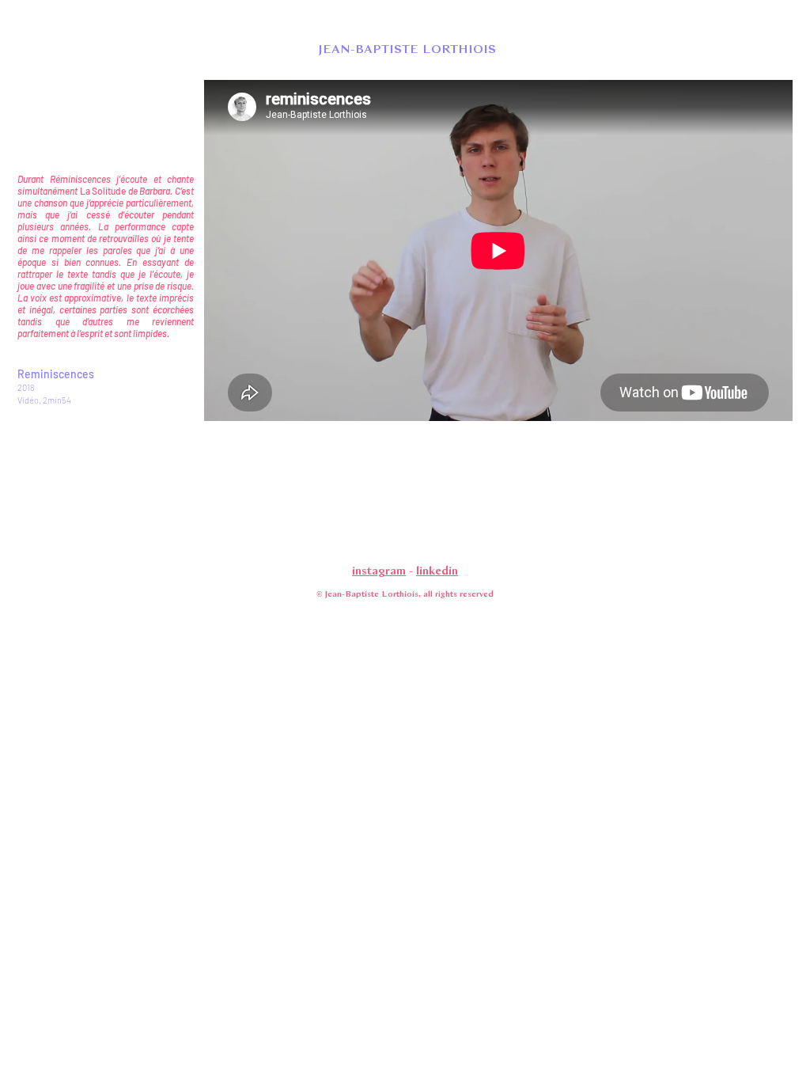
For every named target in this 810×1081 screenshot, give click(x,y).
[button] (405, 48)
